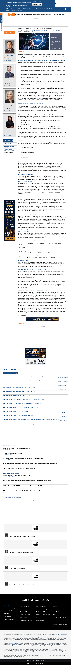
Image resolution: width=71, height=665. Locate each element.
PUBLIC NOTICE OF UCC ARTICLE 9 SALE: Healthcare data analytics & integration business (24, 383)
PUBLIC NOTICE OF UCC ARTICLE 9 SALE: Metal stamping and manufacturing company (24, 380)
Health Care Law (40, 620)
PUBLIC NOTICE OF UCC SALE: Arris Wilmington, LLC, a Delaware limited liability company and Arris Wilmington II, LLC (31, 419)
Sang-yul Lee (10, 55)
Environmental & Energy (41, 609)
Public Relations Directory (9, 619)
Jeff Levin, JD (7, 449)
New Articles (1, 19)
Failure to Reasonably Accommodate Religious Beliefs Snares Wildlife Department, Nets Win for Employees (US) (30, 463)
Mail (55, 48)
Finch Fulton (12, 492)
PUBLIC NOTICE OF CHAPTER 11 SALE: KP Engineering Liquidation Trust (20, 407)
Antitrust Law (23, 609)
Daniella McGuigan (8, 459)
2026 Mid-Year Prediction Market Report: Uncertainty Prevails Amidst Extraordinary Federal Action (27, 480)
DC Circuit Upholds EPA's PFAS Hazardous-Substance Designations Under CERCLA (23, 485)
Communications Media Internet (55, 42)
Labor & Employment (57, 611)
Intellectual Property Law (58, 609)
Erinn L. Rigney (9, 105)
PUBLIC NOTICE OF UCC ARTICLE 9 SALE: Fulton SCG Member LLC (19, 391)
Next (64, 14)
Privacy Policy (64, 634)
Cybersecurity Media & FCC (26, 623)
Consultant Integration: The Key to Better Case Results (16, 448)
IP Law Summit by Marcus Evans (17, 568)
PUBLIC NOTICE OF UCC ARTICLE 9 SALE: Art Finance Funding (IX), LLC (20, 387)
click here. (23, 656)
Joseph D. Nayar (12, 476)
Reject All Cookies (37, 4)
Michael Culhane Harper (16, 497)
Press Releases (7, 616)
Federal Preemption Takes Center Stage (12, 453)
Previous (62, 14)
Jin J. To (10, 130)
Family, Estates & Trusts (41, 611)
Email (6, 57)
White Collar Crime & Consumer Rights (60, 625)
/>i (59, 48)
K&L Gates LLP (48, 30)
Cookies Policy (9, 6)
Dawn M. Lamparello (8, 487)
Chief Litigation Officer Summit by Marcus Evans (21, 552)
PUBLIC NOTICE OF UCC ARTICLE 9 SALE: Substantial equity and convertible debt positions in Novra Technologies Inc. (31, 376)
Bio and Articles (7, 60)
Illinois (52, 44)
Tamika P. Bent (16, 481)
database (43, 635)
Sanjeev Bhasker (8, 497)
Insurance (55, 606)
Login (67, 3)
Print (53, 48)
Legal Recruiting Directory (9, 610)
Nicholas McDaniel (8, 454)
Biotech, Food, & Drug (25, 614)
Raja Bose (6, 476)
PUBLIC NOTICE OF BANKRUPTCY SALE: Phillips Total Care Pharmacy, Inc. (20, 395)
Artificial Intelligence (24, 606)
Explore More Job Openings (8, 152)
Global (37, 617)
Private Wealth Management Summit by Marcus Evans (22, 536)
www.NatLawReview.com (8, 637)
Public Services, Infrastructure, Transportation (59, 618)
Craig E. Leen (9, 80)
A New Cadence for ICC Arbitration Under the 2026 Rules (17, 475)
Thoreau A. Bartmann (9, 481)
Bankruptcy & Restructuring (26, 611)
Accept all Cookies (37, 1)
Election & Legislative (41, 606)
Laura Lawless (7, 464)
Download (57, 48)
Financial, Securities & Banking (43, 614)
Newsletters (33, 8)
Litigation (55, 614)
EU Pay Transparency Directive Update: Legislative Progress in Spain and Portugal (23, 458)
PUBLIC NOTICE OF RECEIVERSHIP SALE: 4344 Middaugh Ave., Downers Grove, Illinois (23, 399)
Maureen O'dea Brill (17, 487)
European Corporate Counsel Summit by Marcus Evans (22, 584)
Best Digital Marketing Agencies (11, 607)
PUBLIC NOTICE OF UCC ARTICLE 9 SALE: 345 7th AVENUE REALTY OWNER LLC (22, 403)
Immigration (39, 623)
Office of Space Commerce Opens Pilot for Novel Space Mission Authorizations (22, 490)
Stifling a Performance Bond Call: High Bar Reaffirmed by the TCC (19, 468)
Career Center (48, 8)
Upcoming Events (8, 522)
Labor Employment (54, 37)
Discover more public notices (9, 423)
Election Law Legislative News (55, 39)
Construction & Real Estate (26, 620)
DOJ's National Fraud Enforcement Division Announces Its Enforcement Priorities (23, 496)
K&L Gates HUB (56, 30)
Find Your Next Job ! (8, 140)
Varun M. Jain (7, 492)
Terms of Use (57, 634)
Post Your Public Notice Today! (10, 373)
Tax (53, 621)
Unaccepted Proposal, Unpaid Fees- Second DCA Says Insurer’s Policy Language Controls (37, 14)
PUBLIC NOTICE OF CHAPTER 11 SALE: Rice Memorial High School (19, 415)
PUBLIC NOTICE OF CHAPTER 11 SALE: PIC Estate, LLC (16, 411)
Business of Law (23, 617)
